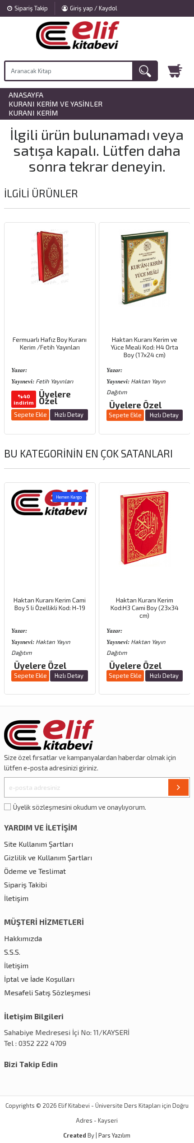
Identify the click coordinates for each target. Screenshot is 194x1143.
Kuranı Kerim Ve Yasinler (55, 104)
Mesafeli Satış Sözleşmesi (47, 992)
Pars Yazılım (114, 1135)
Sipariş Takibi (25, 884)
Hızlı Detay (69, 414)
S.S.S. (12, 951)
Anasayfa (26, 95)
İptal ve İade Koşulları (39, 979)
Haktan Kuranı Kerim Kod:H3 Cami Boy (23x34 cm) (145, 607)
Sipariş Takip (31, 8)
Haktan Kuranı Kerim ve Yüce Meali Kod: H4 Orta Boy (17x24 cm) (144, 347)
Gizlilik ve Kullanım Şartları (48, 857)
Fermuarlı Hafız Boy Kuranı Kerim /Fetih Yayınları (50, 343)
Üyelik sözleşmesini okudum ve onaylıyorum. (79, 807)
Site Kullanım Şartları (38, 844)
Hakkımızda (23, 938)
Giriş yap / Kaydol (93, 8)
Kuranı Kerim (33, 113)
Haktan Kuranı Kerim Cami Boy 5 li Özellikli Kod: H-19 (50, 603)
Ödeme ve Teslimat (35, 871)
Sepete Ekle (30, 414)
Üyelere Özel (55, 397)
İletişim (16, 898)
